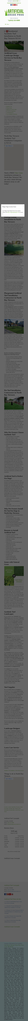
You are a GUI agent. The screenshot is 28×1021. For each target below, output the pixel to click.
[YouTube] (17, 5)
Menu (8, 24)
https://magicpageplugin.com (13, 212)
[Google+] (13, 5)
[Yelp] (15, 5)
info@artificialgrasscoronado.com (14, 3)
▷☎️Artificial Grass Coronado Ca (14, 12)
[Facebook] (11, 5)
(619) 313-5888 (14, 20)
